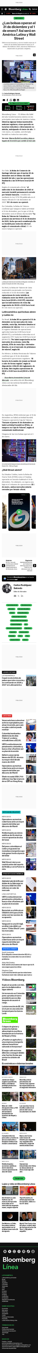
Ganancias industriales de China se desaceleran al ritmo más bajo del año (28, 1168)
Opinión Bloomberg (10, 949)
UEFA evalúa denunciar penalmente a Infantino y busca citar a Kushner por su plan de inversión (13, 747)
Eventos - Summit (7, 1341)
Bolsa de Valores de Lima (19, 616)
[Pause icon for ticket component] (2, 13)
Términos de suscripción (9, 1331)
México (25, 640)
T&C (3, 1334)
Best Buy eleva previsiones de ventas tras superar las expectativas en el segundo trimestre (28, 1084)
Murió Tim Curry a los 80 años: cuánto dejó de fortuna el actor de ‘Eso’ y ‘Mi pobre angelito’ (28, 1227)
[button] (34, 55)
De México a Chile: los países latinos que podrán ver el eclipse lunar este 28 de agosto (10, 1227)
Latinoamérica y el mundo (9, 1277)
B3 (26, 624)
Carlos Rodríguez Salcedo (12, 93)
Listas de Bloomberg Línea (9, 1320)
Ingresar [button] (34, 9)
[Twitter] (18, 596)
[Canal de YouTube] (14, 1251)
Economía (5, 1308)
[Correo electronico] (15, 596)
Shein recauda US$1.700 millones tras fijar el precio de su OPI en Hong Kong (13, 778)
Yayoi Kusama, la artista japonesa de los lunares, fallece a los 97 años (27, 1201)
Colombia (11, 636)
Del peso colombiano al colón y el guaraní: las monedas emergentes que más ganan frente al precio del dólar (13, 851)
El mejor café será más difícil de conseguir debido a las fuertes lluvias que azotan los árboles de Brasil (13, 1055)
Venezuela (5, 1286)
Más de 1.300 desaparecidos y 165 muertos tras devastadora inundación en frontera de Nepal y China (10, 1112)
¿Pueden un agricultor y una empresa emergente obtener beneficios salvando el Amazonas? (12, 1043)
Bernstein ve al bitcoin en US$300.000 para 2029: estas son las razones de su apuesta (12, 913)
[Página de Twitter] (9, 1251)
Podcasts (4, 1318)
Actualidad (5, 1313)
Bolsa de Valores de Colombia (19, 620)
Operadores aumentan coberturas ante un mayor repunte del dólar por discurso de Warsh (13, 769)
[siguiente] (34, 565)
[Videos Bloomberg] (19, 980)
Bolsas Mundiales (23, 613)
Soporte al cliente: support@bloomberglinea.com (16, 1346)
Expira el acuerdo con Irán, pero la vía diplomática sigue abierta (13, 987)
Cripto (4, 1315)
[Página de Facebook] (5, 1251)
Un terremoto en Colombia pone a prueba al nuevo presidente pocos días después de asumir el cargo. (13, 998)
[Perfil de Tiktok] (28, 1251)
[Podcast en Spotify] (33, 1251)
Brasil (3, 1279)
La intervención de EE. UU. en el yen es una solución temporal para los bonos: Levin (13, 1010)
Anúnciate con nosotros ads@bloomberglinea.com (16, 1345)
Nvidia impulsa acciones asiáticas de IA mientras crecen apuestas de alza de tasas (12, 836)
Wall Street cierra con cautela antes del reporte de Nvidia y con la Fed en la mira (13, 865)
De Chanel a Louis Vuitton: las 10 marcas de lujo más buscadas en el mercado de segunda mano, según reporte (10, 1203)
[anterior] (3, 565)
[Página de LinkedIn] (23, 1251)
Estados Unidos (15, 640)
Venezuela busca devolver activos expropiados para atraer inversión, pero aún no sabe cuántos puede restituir (13, 725)
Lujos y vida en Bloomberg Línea (18, 1184)
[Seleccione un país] (6, 9)
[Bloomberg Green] (19, 1020)
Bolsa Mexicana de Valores (14, 628)
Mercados (19, 18)
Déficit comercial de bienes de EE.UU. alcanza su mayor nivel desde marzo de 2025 (12, 758)
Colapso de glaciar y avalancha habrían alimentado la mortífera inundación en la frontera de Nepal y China (12, 1031)
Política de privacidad (8, 1329)
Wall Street (28, 628)
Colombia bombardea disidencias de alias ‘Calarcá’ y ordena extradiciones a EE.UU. (11, 737)
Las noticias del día (12, 605)
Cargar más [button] (19, 1178)
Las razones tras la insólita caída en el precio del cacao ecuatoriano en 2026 (28, 1109)
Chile (20, 636)
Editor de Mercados (20, 591)
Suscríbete (5, 1327)
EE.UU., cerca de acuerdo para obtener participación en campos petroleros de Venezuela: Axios (12, 566)
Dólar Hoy (5, 1312)
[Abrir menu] (2, 9)
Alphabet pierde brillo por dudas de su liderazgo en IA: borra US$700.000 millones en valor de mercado (26, 567)
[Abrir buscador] (29, 9)
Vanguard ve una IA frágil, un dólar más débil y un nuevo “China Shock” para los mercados (13, 927)
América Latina (24, 632)
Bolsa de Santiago (16, 624)
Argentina (12, 632)
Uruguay (4, 1294)
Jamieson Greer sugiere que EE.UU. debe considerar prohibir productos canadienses (9, 1084)
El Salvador (5, 1298)
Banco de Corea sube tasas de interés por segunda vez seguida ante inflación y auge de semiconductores (27, 1141)
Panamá (4, 1293)
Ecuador (4, 1291)
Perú (27, 636)
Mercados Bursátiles (24, 609)
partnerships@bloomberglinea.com (12, 1343)
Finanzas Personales (8, 1317)
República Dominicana (8, 1299)
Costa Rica (5, 1296)
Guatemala (5, 1301)
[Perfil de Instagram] (19, 1251)
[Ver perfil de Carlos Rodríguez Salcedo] (8, 591)
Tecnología (5, 1332)
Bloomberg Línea (26, 605)
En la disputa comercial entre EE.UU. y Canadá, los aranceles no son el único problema (16, 956)
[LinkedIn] (22, 596)
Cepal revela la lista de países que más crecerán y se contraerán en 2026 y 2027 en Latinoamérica (13, 681)
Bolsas (12, 613)
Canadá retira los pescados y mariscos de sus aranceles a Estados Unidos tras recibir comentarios (10, 1140)
